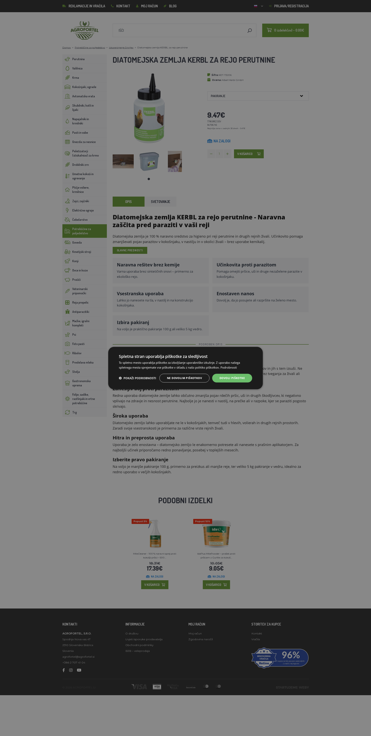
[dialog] (185, 368)
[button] (137, 378)
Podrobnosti (228, 367)
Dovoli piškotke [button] (232, 378)
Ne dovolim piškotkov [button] (184, 378)
